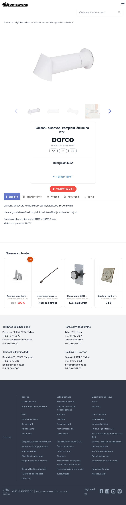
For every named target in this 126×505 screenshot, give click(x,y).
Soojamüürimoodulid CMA (69, 441)
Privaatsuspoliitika (45, 491)
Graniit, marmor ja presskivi (35, 446)
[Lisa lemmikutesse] (53, 151)
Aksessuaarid (98, 473)
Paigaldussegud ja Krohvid (34, 460)
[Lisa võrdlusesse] (63, 151)
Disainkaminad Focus (102, 397)
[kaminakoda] (15, 4)
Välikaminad (62, 433)
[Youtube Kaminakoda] (113, 491)
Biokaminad (27, 424)
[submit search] (119, 12)
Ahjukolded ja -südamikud (34, 406)
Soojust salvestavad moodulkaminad (66, 408)
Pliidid (24, 414)
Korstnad (61, 414)
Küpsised (62, 491)
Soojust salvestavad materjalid (36, 441)
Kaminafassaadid (65, 428)
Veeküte (61, 419)
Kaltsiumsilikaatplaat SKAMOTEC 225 (107, 435)
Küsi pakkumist (63, 163)
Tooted (7, 22)
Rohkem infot (64, 177)
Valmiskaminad (64, 397)
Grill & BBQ (27, 433)
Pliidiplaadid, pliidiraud (32, 456)
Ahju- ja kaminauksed (102, 451)
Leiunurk (26, 478)
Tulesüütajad (63, 473)
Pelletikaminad (28, 428)
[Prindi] (72, 151)
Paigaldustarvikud (22, 22)
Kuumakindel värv (100, 469)
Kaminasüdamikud (65, 401)
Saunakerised (98, 419)
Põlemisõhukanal (100, 446)
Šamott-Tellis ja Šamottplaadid (106, 441)
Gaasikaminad (99, 414)
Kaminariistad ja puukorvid (104, 460)
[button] (123, 5)
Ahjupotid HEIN (29, 451)
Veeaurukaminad (100, 424)
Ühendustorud (64, 451)
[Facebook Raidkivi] (101, 491)
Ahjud (95, 401)
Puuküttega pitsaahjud (103, 428)
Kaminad (96, 406)
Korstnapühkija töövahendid (70, 469)
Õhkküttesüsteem (65, 446)
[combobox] (100, 12)
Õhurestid (61, 456)
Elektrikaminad (64, 424)
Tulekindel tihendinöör (32, 473)
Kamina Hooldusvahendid (34, 469)
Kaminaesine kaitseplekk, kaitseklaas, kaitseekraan (69, 462)
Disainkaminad (29, 401)
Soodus (25, 397)
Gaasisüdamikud (30, 419)
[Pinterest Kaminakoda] (119, 491)
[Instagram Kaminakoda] (107, 491)
